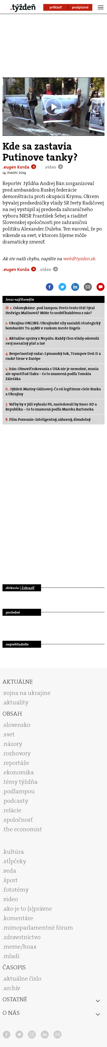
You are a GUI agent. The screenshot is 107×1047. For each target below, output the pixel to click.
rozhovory (17, 753)
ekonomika (19, 772)
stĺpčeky (15, 861)
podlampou (19, 791)
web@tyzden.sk (79, 259)
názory (13, 744)
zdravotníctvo (22, 937)
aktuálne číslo (22, 979)
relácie (12, 810)
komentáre (18, 918)
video (10, 899)
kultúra (14, 852)
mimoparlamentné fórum (38, 928)
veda (9, 871)
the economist (23, 829)
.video (51, 167)
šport (11, 880)
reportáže (16, 763)
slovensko (17, 725)
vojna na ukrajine (27, 693)
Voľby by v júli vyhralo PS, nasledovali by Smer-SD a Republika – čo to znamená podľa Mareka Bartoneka (51, 407)
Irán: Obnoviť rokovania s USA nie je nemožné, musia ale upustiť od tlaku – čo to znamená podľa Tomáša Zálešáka (52, 373)
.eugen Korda (16, 167)
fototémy (16, 890)
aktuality (16, 702)
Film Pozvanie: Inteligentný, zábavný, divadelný (48, 419)
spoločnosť (18, 820)
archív (12, 988)
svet (9, 734)
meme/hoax (20, 947)
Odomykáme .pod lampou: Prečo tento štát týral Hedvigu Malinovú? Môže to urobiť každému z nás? (50, 310)
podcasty (16, 801)
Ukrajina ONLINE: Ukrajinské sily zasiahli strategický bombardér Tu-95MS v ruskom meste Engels (53, 326)
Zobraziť (27, 588)
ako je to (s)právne (28, 909)
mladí (11, 956)
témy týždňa (21, 782)
